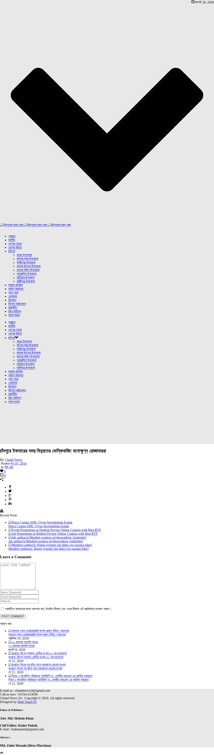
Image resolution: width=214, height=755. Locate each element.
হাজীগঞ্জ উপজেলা (26, 281)
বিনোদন (12, 300)
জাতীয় (11, 240)
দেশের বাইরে (15, 247)
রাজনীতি (12, 307)
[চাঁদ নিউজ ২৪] (35, 225)
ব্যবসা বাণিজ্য (15, 285)
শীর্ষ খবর (8, 467)
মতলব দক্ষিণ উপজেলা (28, 270)
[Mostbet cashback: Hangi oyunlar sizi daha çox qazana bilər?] (50, 545)
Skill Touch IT (27, 702)
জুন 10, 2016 (18, 463)
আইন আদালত (15, 289)
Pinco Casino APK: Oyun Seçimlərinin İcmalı (38, 526)
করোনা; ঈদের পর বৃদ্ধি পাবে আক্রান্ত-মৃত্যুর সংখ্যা (35, 668)
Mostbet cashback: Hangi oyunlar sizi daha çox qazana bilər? (48, 548)
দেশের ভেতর (15, 243)
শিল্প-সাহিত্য (14, 311)
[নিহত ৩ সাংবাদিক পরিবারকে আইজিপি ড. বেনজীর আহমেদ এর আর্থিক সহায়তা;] (50, 676)
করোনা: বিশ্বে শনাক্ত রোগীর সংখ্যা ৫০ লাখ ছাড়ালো (35, 657)
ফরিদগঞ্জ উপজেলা (26, 262)
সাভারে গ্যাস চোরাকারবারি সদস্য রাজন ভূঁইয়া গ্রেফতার (37, 634)
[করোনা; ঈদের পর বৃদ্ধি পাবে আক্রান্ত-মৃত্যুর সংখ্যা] (37, 664)
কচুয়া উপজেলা (24, 255)
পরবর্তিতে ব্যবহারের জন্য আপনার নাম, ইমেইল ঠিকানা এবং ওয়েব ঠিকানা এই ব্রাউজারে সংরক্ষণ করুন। (58, 609)
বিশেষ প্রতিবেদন (17, 304)
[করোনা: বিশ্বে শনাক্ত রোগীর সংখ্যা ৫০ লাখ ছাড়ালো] (37, 653)
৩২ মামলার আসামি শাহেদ (21, 646)
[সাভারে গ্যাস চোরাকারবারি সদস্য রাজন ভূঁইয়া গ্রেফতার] (38, 631)
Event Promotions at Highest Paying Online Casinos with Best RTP (53, 533)
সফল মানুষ (14, 315)
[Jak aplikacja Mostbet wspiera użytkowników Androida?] (47, 537)
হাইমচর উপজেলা (25, 277)
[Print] (1, 511)
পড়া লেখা (13, 292)
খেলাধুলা (12, 296)
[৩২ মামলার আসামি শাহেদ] (23, 642)
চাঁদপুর (11, 251)
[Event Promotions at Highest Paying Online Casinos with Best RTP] (54, 530)
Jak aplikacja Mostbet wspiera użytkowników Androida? (45, 541)
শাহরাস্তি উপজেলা (26, 274)
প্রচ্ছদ (11, 236)
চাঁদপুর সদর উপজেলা (27, 259)
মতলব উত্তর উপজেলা (29, 266)
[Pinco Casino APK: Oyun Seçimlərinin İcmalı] (40, 522)
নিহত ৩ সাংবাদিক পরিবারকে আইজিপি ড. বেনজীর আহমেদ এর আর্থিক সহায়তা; (48, 679)
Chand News (13, 459)
